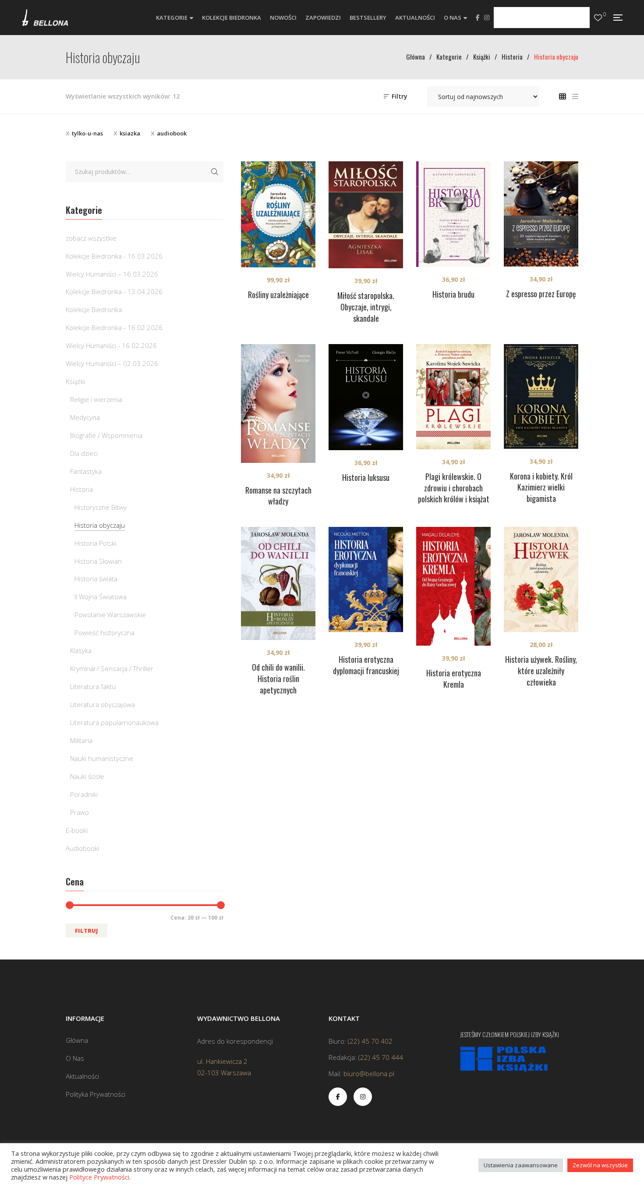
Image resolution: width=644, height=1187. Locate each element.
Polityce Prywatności (99, 1177)
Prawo (79, 812)
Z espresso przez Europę (541, 293)
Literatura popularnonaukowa (114, 722)
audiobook (172, 133)
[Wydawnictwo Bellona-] (45, 17)
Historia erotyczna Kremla (453, 678)
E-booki (77, 830)
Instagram (486, 17)
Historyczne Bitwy (100, 507)
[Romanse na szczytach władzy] (278, 403)
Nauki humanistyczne (101, 758)
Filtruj (86, 931)
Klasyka (81, 650)
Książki (75, 381)
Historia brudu (453, 294)
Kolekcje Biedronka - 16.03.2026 (114, 256)
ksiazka (130, 133)
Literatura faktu (93, 686)
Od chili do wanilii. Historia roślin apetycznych (278, 678)
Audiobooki (82, 848)
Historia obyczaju (99, 525)
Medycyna (85, 417)
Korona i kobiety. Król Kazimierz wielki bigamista (541, 487)
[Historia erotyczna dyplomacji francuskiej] (366, 579)
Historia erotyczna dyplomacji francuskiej (366, 665)
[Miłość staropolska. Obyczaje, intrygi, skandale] (366, 214)
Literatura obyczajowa (102, 704)
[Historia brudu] (453, 214)
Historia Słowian (98, 561)
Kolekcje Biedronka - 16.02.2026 (114, 327)
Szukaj (214, 171)
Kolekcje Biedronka (94, 309)
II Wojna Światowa (100, 596)
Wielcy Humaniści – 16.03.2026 (112, 274)
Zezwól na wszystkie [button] (600, 1165)
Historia (81, 489)
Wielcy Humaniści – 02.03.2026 (112, 363)
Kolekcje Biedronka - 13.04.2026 (114, 291)
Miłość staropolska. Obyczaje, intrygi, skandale (365, 307)
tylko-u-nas (87, 133)
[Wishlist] (598, 18)
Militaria (81, 740)
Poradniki (84, 794)
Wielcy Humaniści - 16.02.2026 (111, 345)
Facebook (478, 17)
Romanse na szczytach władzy (278, 495)
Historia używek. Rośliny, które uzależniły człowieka (541, 671)
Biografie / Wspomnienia (106, 435)
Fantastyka (86, 471)
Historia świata (95, 578)
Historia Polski (95, 543)
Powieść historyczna (104, 632)
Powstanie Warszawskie (110, 614)
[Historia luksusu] (366, 397)
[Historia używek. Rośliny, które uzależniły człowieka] (541, 579)
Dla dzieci (84, 453)
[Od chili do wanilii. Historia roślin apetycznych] (278, 583)
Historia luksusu (365, 477)
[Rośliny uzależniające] (278, 214)
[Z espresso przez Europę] (541, 214)
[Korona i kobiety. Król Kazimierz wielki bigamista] (541, 396)
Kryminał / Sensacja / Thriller (111, 668)
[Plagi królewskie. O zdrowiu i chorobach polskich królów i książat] (453, 396)
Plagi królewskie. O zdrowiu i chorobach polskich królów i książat (453, 488)
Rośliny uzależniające (278, 294)
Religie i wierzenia (96, 399)
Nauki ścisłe (87, 776)
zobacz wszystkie (91, 238)
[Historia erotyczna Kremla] (453, 586)
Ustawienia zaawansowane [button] (521, 1165)
